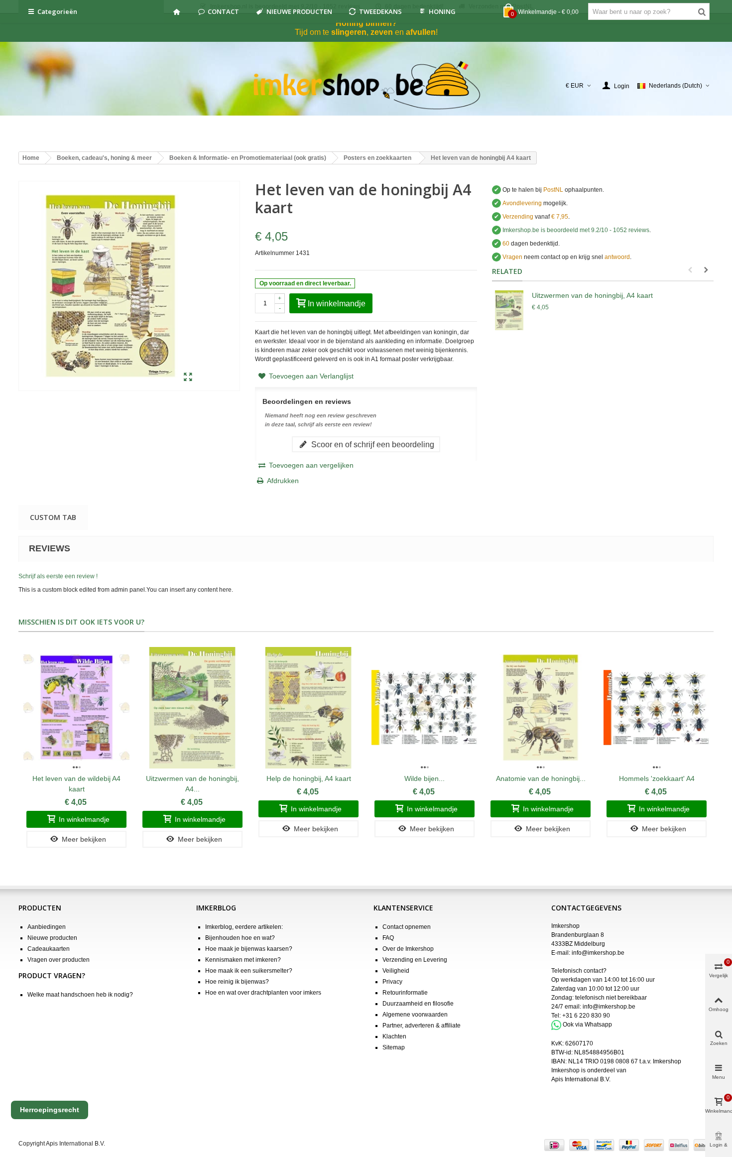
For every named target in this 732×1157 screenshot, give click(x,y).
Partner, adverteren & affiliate (421, 1025)
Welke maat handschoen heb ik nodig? (80, 994)
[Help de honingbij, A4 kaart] (308, 707)
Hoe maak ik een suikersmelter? (248, 970)
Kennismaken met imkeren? (243, 959)
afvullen (421, 32)
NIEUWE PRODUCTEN (299, 11)
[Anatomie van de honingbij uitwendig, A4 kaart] (541, 707)
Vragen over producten (58, 959)
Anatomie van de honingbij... (541, 778)
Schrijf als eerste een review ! (58, 576)
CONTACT (223, 11)
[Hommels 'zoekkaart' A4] (657, 707)
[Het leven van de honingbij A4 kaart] (188, 378)
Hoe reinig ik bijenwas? (237, 981)
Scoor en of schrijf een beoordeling (371, 444)
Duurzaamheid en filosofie (418, 1003)
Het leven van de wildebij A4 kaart (76, 783)
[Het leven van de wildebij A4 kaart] (76, 707)
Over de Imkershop (408, 948)
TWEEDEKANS (380, 11)
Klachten (394, 1036)
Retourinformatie (405, 992)
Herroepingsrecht (49, 1110)
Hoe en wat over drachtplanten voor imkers (263, 992)
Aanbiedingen (46, 926)
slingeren (348, 32)
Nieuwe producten (52, 937)
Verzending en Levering (414, 959)
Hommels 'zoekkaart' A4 (657, 778)
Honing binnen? (366, 23)
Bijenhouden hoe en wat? (240, 937)
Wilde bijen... (424, 778)
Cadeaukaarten (48, 948)
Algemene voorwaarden (415, 1014)
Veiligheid (395, 970)
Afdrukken (283, 481)
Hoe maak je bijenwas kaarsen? (248, 948)
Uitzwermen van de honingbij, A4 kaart (592, 295)
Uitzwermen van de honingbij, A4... (192, 783)
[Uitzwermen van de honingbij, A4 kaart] (509, 310)
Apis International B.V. (580, 1079)
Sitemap (393, 1047)
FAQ (388, 937)
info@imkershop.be (598, 952)
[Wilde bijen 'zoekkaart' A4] (424, 707)
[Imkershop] (366, 86)
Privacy (392, 981)
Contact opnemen (406, 926)
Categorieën (57, 11)
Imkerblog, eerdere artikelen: (244, 926)
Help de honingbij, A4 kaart (308, 778)
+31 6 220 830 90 (586, 1015)
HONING (442, 11)
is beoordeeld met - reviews (575, 230)
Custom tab (53, 517)
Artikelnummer (274, 253)
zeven (381, 32)
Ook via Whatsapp (587, 1024)
